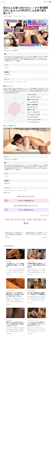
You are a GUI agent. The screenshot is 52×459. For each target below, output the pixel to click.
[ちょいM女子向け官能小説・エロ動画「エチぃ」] (3, 2)
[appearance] (48, 1)
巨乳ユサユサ (36, 219)
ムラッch (6, 67)
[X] (25, 223)
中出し (17, 219)
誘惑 (23, 219)
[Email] (27, 223)
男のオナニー (9, 219)
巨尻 (29, 219)
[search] (45, 1)
